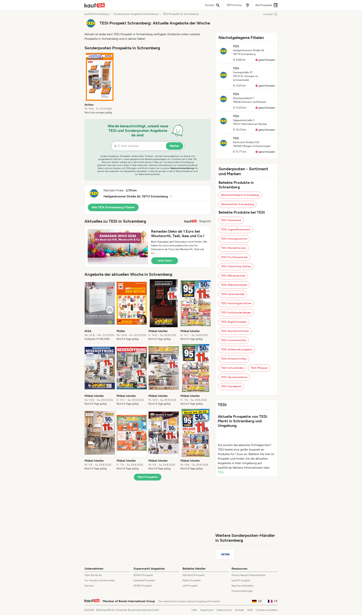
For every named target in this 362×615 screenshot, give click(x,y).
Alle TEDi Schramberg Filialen (113, 207)
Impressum (207, 610)
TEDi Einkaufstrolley (234, 358)
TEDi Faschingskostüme (236, 303)
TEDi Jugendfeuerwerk (235, 229)
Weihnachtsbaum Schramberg (240, 195)
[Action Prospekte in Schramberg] (225, 554)
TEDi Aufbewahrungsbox (236, 349)
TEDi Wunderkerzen (233, 248)
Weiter (174, 146)
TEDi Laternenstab (233, 294)
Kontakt (239, 610)
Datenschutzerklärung (182, 168)
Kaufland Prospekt (144, 580)
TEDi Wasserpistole (233, 275)
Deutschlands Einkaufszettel (248, 575)
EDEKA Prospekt (143, 575)
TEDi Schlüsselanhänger (236, 312)
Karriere (89, 585)
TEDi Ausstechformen (235, 331)
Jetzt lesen (164, 260)
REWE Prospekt (142, 585)
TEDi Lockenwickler (233, 340)
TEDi (221, 472)
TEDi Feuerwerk (231, 220)
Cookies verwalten (267, 610)
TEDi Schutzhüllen (232, 368)
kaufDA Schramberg (96, 14)
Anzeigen (268, 14)
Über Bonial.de (93, 575)
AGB (250, 610)
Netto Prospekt (192, 580)
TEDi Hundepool (231, 386)
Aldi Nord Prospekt (194, 575)
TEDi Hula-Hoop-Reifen (236, 266)
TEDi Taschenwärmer (234, 377)
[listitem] (99, 84)
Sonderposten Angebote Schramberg (135, 14)
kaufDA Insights (241, 580)
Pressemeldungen (242, 591)
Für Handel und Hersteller (99, 580)
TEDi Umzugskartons (234, 238)
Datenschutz (224, 610)
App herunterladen (243, 585)
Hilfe (194, 610)
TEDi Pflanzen (259, 368)
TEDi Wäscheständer (234, 284)
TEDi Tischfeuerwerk (234, 257)
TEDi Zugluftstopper (234, 321)
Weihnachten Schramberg (237, 204)
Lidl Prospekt (190, 585)
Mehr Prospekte (148, 477)
